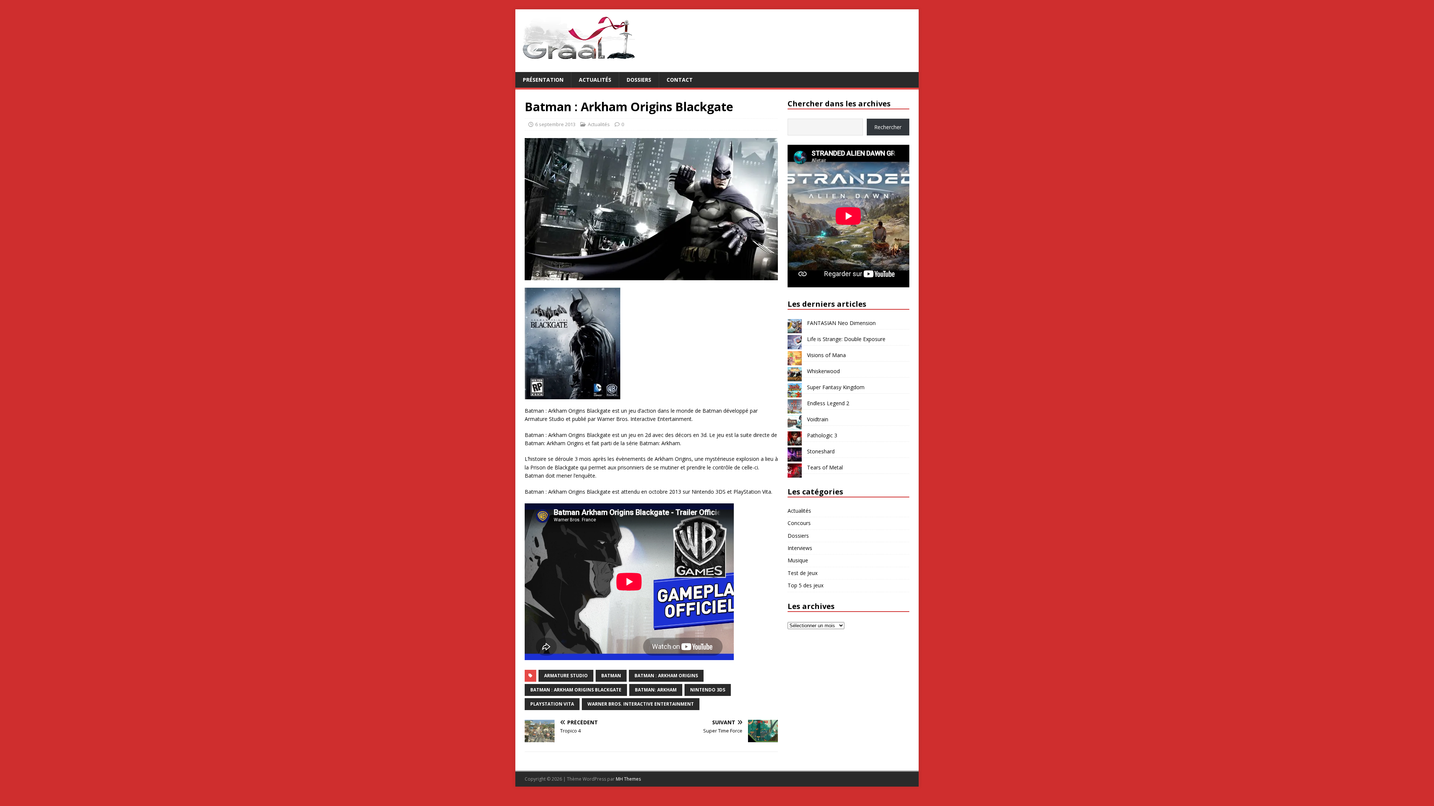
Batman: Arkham (656, 690)
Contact (680, 79)
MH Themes (628, 779)
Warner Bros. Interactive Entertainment (640, 704)
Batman (611, 675)
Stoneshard (821, 451)
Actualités (595, 79)
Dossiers (639, 79)
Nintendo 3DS (707, 690)
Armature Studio (566, 675)
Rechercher (887, 127)
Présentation (543, 79)
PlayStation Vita (552, 704)
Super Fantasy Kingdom (836, 387)
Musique (798, 560)
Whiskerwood (823, 371)
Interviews (800, 548)
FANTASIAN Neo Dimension (841, 323)
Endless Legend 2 (828, 403)
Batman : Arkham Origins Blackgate (575, 690)
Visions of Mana (826, 355)
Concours (799, 523)
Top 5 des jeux (805, 585)
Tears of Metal (825, 467)
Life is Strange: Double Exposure (846, 339)
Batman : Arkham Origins (666, 675)
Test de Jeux (802, 573)
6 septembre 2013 (555, 124)
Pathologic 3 (822, 435)
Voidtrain (817, 419)
